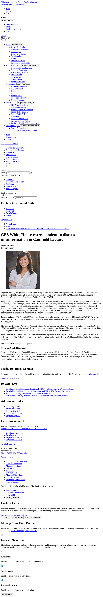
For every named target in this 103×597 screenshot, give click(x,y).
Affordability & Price (19, 72)
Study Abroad (16, 95)
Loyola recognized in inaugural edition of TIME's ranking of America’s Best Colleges (40, 389)
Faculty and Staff (13, 161)
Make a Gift (11, 155)
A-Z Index (10, 470)
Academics (10, 84)
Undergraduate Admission (21, 68)
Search (3, 40)
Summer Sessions (18, 81)
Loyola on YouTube (14, 437)
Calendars (10, 152)
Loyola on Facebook (14, 433)
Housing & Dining (18, 107)
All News (10, 209)
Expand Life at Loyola (26, 103)
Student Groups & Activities (22, 109)
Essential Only (17, 517)
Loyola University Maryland (12, 4)
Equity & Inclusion (18, 54)
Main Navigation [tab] (12, 24)
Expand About (17, 45)
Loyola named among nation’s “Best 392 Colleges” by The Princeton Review (37, 396)
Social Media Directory (15, 413)
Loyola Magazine (13, 416)
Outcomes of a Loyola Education (24, 130)
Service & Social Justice (20, 121)
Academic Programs (19, 86)
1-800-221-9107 (21, 453)
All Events (10, 211)
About (8, 44)
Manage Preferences (32, 517)
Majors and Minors (13, 466)
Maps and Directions (14, 475)
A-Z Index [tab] (10, 31)
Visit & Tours (16, 79)
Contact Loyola (7, 457)
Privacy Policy (12, 490)
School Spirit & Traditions (21, 114)
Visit (8, 9)
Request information (9, 429)
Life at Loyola (11, 102)
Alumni (9, 164)
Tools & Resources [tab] (13, 29)
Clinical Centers (12, 477)
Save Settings (7, 595)
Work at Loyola (12, 157)
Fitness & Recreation (19, 112)
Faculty (14, 93)
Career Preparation (18, 128)
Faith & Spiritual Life (19, 119)
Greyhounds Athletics (9, 143)
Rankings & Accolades (20, 49)
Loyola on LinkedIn (14, 440)
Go (31, 173)
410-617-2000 (6, 453)
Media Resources (13, 409)
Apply (8, 11)
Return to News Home (10, 378)
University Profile (18, 47)
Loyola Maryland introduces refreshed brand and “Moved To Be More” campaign (38, 391)
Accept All (5, 517)
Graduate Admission (19, 70)
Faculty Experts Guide (15, 411)
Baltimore (15, 116)
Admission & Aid (13, 65)
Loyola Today (11, 213)
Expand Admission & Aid (30, 65)
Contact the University (15, 148)
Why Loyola (16, 77)
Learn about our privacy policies (14, 515)
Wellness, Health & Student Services (25, 123)
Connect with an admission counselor (32, 429)
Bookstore (10, 184)
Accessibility (11, 495)
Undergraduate (17, 89)
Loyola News (6, 220)
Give (8, 13)
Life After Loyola (13, 126)
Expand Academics (23, 84)
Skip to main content (9, 2)
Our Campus (16, 52)
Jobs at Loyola (12, 189)
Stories (8, 215)
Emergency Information (15, 480)
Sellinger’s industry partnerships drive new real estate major (29, 393)
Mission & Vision (18, 61)
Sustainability (16, 56)
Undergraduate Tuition (15, 182)
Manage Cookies (13, 497)
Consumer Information (15, 493)
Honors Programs (18, 100)
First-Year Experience (19, 105)
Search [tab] (8, 27)
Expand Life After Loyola (30, 126)
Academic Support (18, 98)
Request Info (11, 137)
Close (3, 35)
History (14, 58)
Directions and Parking (15, 150)
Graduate (14, 91)
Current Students (12, 159)
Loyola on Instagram (14, 435)
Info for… (7, 17)
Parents (9, 166)
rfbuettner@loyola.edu (90, 374)
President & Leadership (20, 63)
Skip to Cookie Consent (27, 2)
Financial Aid (16, 75)
